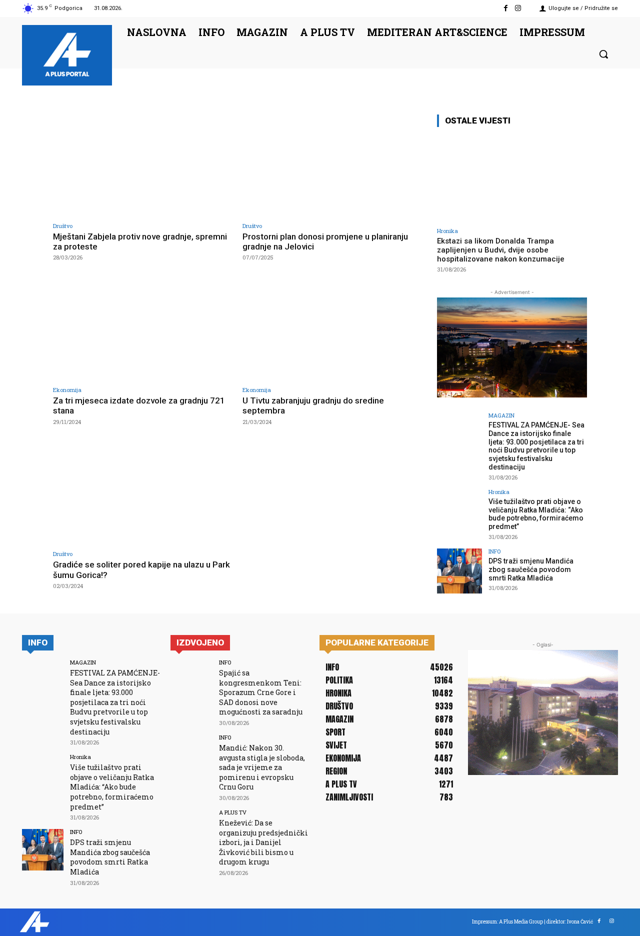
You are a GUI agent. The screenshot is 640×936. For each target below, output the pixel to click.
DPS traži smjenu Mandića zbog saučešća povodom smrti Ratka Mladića (531, 569)
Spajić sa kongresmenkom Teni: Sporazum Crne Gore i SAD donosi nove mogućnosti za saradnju (260, 692)
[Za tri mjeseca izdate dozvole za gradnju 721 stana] (142, 329)
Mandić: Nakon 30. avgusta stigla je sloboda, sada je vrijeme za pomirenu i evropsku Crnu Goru (262, 767)
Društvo (62, 225)
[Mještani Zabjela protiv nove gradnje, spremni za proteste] (142, 165)
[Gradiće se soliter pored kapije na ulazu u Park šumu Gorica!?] (142, 493)
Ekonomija (67, 389)
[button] (603, 54)
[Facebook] (506, 8)
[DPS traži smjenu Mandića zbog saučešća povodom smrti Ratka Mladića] (459, 571)
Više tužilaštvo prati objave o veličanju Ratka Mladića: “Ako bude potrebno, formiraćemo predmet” (536, 514)
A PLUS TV (232, 812)
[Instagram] (518, 8)
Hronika (447, 231)
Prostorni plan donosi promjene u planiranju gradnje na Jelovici (325, 242)
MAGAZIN (501, 415)
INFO (494, 551)
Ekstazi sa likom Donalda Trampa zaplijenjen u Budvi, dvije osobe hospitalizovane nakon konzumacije (500, 250)
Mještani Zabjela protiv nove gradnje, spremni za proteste (140, 242)
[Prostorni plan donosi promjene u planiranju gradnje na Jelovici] (332, 165)
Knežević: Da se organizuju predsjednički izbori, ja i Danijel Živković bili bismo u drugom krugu (263, 842)
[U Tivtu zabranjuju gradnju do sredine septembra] (332, 329)
